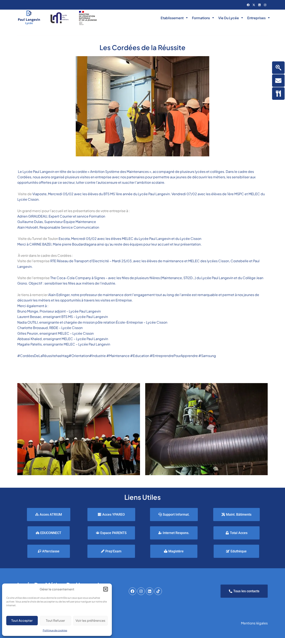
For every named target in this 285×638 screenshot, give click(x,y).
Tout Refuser (55, 620)
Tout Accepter (22, 620)
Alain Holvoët (27, 227)
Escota (64, 238)
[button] (105, 589)
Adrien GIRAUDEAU (32, 216)
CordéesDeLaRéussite (36, 355)
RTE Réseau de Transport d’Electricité (79, 261)
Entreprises (256, 18)
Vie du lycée (228, 18)
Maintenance (118, 355)
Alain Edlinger (58, 294)
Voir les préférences (90, 620)
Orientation (72, 355)
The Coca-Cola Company (70, 278)
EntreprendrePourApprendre (174, 355)
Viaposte (39, 194)
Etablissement (172, 18)
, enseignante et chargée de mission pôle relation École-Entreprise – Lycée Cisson (102, 322)
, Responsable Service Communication (68, 227)
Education (139, 355)
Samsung (207, 355)
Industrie (97, 355)
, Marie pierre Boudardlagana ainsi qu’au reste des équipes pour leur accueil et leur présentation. (126, 244)
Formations (201, 18)
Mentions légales (254, 623)
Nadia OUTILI (27, 322)
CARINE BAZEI (40, 244)
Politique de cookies (55, 630)
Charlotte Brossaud (32, 327)
